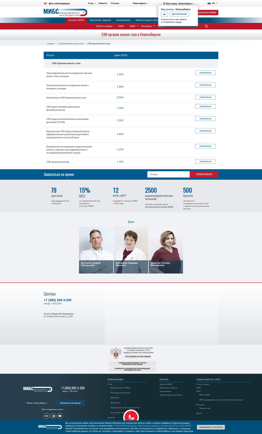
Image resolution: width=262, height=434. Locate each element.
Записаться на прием (204, 12)
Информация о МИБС (120, 388)
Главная (51, 43)
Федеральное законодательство (125, 407)
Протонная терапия (100, 20)
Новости (111, 417)
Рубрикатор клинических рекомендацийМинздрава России (132, 369)
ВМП (132, 26)
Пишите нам (204, 408)
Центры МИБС (76, 20)
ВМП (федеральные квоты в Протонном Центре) (221, 400)
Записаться (205, 73)
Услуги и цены (104, 26)
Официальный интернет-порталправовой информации (132, 363)
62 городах (57, 201)
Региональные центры (120, 393)
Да (164, 14)
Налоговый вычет (118, 413)
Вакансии (115, 398)
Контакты (146, 26)
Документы (115, 403)
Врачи (199, 413)
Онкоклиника (123, 20)
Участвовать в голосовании (138, 356)
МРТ (82, 195)
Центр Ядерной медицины (59, 313)
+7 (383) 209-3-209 (57, 300)
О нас (110, 384)
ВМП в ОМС (204, 395)
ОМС (121, 26)
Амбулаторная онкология (149, 20)
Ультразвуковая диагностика (71, 43)
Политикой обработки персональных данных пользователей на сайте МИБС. (153, 426)
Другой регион (179, 14)
